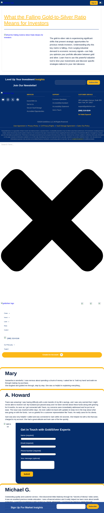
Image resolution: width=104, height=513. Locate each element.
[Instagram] (8, 100)
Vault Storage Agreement (65, 126)
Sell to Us (30, 104)
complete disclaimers (77, 139)
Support (6, 349)
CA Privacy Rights (47, 126)
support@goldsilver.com (86, 106)
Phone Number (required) (31, 451)
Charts (6, 313)
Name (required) (27, 435)
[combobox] (14, 144)
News (5, 326)
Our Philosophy (8, 345)
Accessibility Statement (61, 106)
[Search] (1, 296)
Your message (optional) (30, 458)
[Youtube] (3, 100)
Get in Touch (57, 110)
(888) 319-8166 (84, 111)
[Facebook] (18, 100)
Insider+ (6, 330)
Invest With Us (32, 101)
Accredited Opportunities (35, 111)
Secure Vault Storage (34, 108)
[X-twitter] (13, 100)
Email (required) (27, 443)
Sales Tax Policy (83, 126)
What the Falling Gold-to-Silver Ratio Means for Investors (45, 20)
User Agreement (20, 126)
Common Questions (60, 99)
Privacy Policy (33, 126)
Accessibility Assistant (60, 103)
